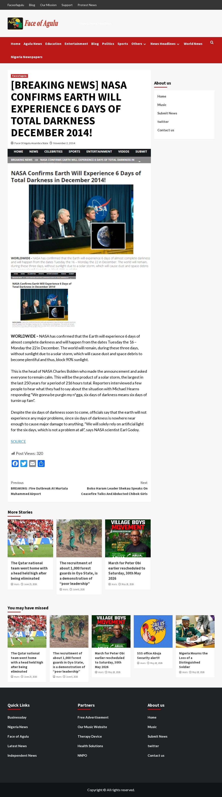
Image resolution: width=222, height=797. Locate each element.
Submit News (167, 113)
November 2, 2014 (64, 143)
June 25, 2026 (30, 584)
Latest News (17, 746)
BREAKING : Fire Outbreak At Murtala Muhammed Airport (39, 488)
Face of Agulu (18, 736)
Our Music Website (92, 727)
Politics (108, 43)
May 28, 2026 (128, 584)
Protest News (87, 5)
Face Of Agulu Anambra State (31, 143)
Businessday (17, 717)
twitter (163, 122)
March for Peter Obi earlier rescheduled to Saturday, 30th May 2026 (126, 571)
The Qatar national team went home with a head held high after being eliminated (29, 571)
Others (136, 43)
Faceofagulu (16, 5)
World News (193, 43)
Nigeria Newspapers (26, 57)
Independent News (22, 755)
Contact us (165, 130)
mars (16, 584)
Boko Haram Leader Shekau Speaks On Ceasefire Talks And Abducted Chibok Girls (114, 488)
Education (53, 43)
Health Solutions (90, 746)
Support (67, 5)
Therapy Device (90, 736)
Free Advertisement (93, 717)
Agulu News (33, 43)
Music (161, 105)
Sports (123, 43)
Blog (32, 5)
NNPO (82, 755)
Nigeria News (18, 727)
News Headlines (163, 43)
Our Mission (48, 5)
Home (15, 43)
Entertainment (76, 43)
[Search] (212, 42)
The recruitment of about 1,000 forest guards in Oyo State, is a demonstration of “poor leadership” (79, 573)
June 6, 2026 (79, 589)
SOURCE (18, 441)
